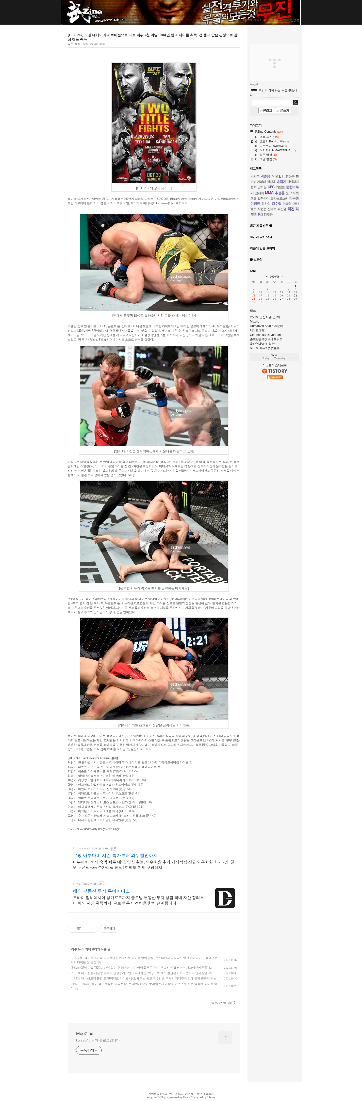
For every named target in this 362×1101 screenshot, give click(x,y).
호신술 (281, 209)
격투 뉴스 (74, 44)
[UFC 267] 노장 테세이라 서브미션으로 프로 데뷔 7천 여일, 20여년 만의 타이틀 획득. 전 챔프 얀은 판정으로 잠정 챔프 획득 (152, 37)
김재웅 (268, 214)
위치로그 (279, 20)
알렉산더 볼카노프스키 (272, 198)
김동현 (294, 198)
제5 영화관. (257, 330)
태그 (246, 20)
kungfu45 (152, 1097)
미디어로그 (261, 20)
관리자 (199, 1093)
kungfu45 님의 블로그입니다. (98, 1040)
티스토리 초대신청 (275, 365)
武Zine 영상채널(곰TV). (265, 317)
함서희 (259, 193)
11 (267, 292)
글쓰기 (210, 1093)
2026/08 (275, 276)
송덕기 (281, 182)
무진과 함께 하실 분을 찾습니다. (273, 93)
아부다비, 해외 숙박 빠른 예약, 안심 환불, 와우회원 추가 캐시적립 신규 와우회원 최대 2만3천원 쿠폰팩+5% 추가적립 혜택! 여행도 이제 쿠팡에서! (153, 864)
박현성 (261, 209)
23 (253, 298)
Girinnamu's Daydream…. (267, 335)
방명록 (294, 20)
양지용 (262, 187)
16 (253, 295)
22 (295, 295)
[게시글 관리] (92, 928)
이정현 (255, 203)
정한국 (290, 176)
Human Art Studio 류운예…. (268, 326)
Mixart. (254, 321)
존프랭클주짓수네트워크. (266, 339)
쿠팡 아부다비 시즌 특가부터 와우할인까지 (115, 855)
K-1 (260, 214)
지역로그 (153, 1093)
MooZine (75, 13)
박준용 (265, 176)
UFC (271, 187)
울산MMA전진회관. (262, 343)
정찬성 (266, 203)
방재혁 (271, 209)
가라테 (261, 182)
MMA (269, 193)
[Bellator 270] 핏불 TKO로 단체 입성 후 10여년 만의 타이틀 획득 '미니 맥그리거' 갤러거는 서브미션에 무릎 (139, 967)
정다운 (271, 182)
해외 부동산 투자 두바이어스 (101, 891)
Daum (186, 1097)
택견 (290, 209)
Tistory (211, 1097)
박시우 (254, 176)
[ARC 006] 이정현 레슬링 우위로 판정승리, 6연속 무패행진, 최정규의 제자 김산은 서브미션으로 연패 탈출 (139, 973)
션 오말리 (277, 176)
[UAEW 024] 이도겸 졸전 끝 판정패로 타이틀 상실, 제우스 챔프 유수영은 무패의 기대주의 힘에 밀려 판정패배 (141, 978)
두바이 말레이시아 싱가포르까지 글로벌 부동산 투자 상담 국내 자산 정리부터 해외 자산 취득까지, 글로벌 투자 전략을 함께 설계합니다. (138, 900)
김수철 (276, 203)
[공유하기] (86, 928)
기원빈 (280, 187)
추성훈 (279, 193)
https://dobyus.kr (84, 884)
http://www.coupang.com (90, 848)
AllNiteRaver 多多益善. (265, 348)
